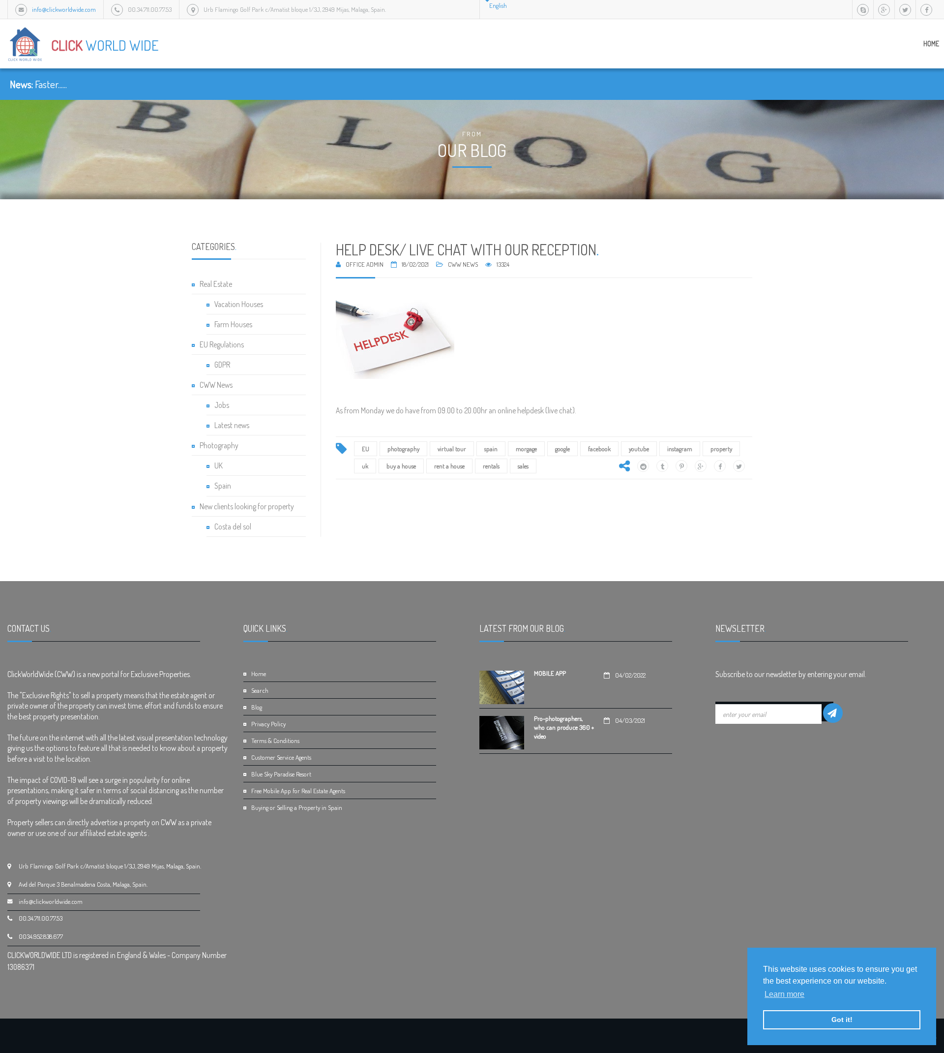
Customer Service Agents (281, 757)
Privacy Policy (268, 724)
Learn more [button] (784, 994)
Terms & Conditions (275, 740)
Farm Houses (233, 324)
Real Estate (216, 284)
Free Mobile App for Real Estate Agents (298, 791)
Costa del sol (232, 526)
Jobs (221, 405)
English (498, 5)
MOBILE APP (550, 673)
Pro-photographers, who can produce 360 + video (564, 727)
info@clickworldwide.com (64, 9)
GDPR (222, 365)
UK (218, 465)
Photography (219, 445)
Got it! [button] (842, 1019)
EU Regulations (222, 344)
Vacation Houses (238, 304)
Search (259, 690)
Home (931, 43)
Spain (222, 486)
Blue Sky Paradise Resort (281, 774)
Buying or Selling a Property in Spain (296, 807)
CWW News (216, 385)
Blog (256, 707)
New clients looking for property (247, 506)
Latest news (231, 425)
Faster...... (51, 84)
